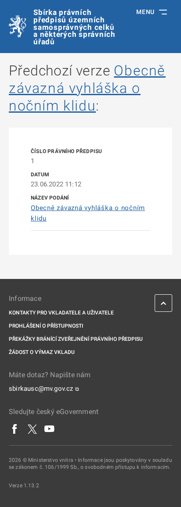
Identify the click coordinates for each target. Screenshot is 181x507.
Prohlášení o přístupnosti (46, 326)
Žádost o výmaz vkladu (42, 352)
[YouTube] (49, 428)
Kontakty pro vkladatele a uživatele (61, 313)
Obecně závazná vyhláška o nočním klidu (87, 88)
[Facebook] (15, 428)
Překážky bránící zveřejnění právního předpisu (76, 339)
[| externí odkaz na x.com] (32, 428)
